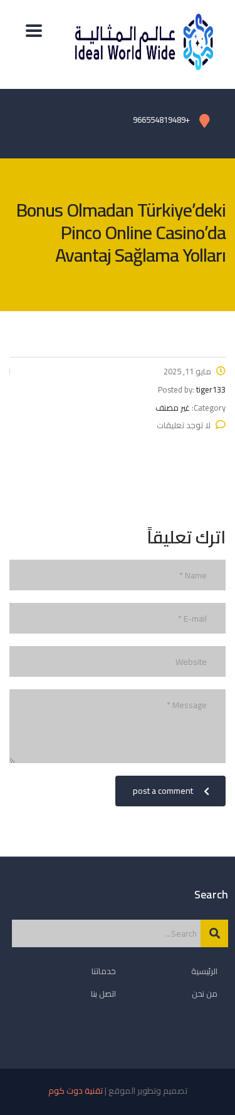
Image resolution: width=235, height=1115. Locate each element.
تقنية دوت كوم (75, 1090)
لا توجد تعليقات (184, 425)
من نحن (204, 994)
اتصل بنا (103, 994)
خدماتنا (103, 971)
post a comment (163, 791)
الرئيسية (204, 971)
